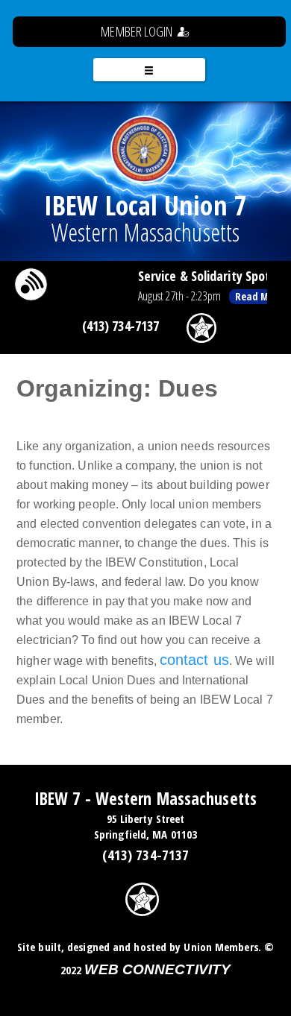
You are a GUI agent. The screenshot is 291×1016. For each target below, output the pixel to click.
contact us (194, 659)
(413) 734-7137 (120, 326)
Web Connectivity (157, 969)
